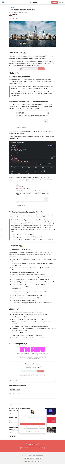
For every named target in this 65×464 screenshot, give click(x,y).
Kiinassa (26, 179)
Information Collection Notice (32, 428)
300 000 (24, 330)
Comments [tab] (12, 389)
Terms (34, 455)
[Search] (46, 2)
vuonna (16, 324)
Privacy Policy (42, 428)
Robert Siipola (15, 14)
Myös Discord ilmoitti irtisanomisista (20, 408)
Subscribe (54, 2)
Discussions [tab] (19, 405)
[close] (45, 411)
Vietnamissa (38, 335)
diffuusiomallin (38, 312)
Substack (26, 461)
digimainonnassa (39, 338)
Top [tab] (11, 405)
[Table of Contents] (1, 232)
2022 (27, 317)
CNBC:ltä (20, 83)
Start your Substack (29, 458)
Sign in (61, 2)
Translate (12, 7)
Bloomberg (28, 131)
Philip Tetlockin (38, 252)
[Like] (10, 19)
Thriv (36, 63)
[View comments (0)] (13, 19)
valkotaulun (46, 326)
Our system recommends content (34, 222)
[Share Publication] (49, 2)
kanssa (26, 333)
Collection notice (39, 455)
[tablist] (14, 389)
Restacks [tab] (18, 389)
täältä (31, 357)
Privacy (30, 455)
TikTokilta (43, 217)
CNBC (22, 131)
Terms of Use (38, 426)
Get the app (38, 458)
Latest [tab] (14, 405)
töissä (42, 319)
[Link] (8, 52)
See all (12, 436)
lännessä (44, 315)
